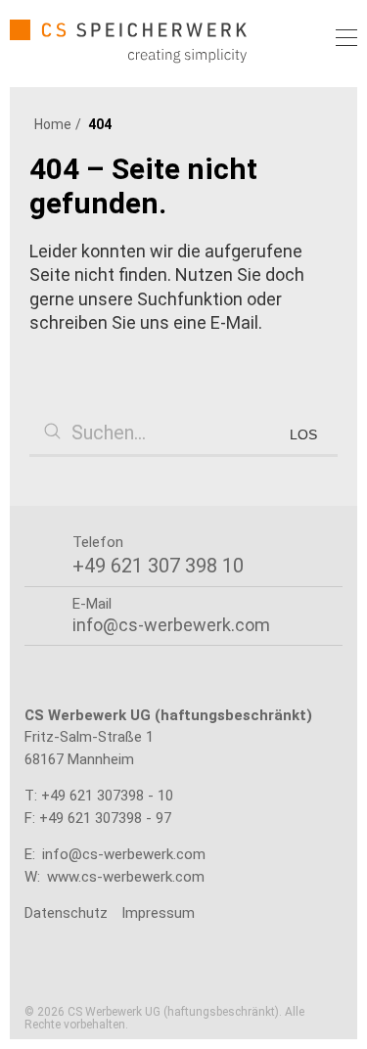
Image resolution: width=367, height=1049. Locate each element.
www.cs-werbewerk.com (126, 877)
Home (52, 124)
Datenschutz (66, 913)
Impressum (158, 913)
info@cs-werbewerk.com (124, 854)
